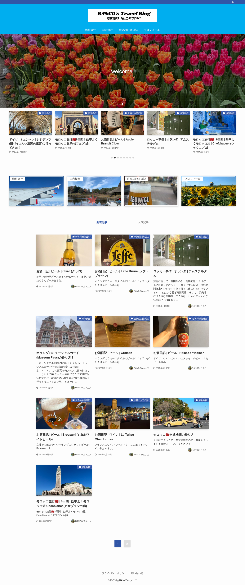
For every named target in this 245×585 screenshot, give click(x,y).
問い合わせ (137, 573)
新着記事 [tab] (101, 222)
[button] (119, 104)
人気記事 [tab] (143, 222)
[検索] (233, 2)
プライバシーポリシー (114, 573)
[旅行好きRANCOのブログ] (122, 15)
